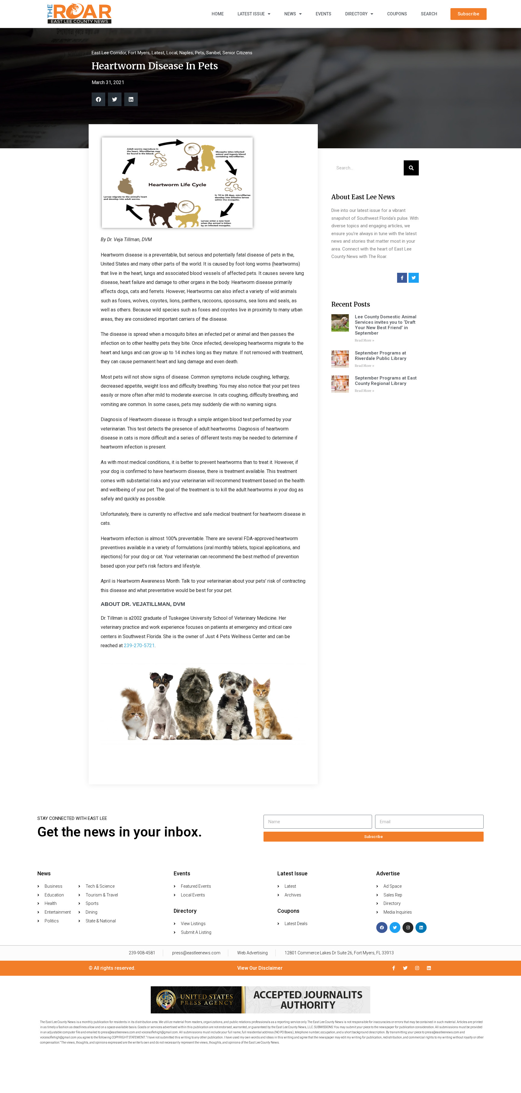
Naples (186, 52)
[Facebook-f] (393, 968)
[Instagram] (408, 927)
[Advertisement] (375, 490)
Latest (158, 52)
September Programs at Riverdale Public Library (380, 355)
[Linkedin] (420, 927)
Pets (199, 52)
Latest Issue (251, 13)
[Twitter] (395, 927)
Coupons (397, 13)
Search (429, 13)
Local (171, 52)
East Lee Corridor (109, 52)
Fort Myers (139, 52)
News (290, 13)
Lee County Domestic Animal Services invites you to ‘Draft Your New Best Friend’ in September (385, 325)
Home (218, 13)
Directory (356, 13)
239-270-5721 (139, 645)
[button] (98, 99)
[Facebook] (381, 927)
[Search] (411, 167)
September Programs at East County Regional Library (386, 380)
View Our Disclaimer (260, 968)
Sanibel (213, 52)
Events (323, 13)
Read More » (364, 340)
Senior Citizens (237, 52)
